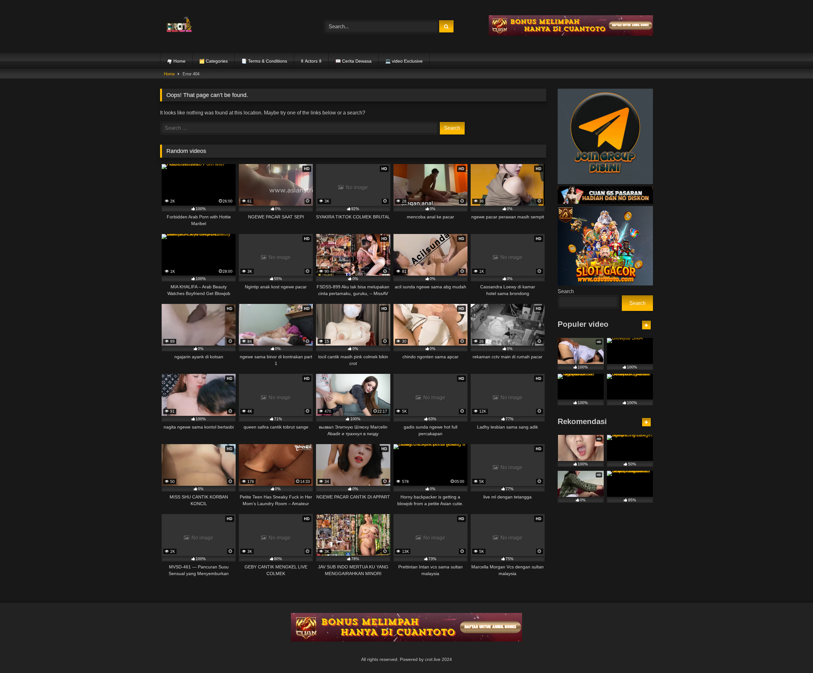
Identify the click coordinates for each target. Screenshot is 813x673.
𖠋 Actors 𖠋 (311, 61)
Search (566, 291)
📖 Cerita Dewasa (353, 61)
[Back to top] (793, 654)
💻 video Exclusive (404, 61)
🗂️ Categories (213, 61)
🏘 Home (176, 61)
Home (169, 74)
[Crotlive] (179, 25)
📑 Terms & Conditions (264, 61)
